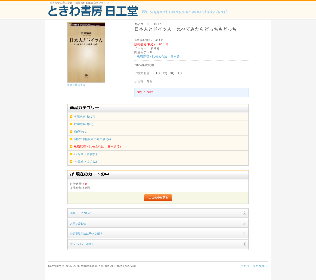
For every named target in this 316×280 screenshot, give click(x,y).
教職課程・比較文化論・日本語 (158, 56)
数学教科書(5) (83, 124)
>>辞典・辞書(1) (85, 154)
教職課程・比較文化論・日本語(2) (97, 146)
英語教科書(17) (84, 116)
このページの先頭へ (254, 265)
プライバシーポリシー (83, 243)
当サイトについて (80, 212)
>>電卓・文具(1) (85, 161)
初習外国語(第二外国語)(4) (92, 139)
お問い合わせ (78, 223)
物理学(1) (80, 131)
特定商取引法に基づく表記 (86, 233)
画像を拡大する (76, 84)
